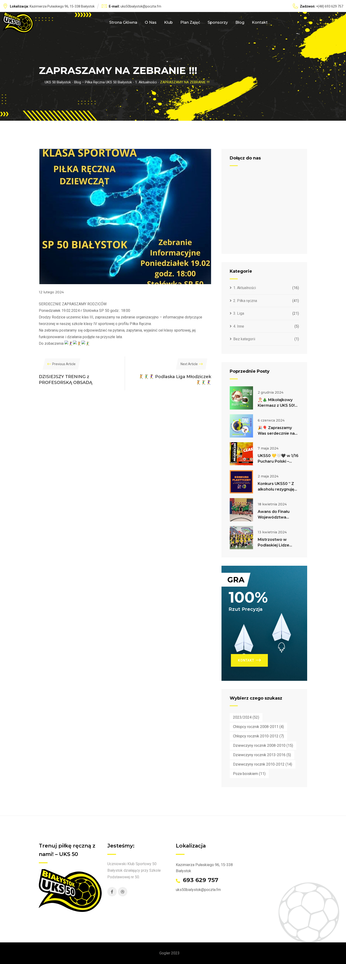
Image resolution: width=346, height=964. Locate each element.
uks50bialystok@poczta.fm (141, 6)
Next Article (189, 364)
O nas (151, 22)
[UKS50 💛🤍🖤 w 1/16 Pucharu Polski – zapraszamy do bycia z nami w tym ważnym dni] (241, 453)
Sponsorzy (218, 22)
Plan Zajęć (190, 22)
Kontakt (260, 22)
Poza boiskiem (249, 773)
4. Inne (238, 326)
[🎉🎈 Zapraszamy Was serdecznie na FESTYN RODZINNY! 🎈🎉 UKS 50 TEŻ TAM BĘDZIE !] (241, 425)
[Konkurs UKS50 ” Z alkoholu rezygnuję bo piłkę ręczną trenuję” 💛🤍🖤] (241, 481)
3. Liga (238, 313)
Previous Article (64, 364)
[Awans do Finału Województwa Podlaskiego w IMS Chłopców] (241, 509)
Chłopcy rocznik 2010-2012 (258, 736)
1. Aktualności (244, 288)
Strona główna (123, 22)
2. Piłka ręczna (245, 300)
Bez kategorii (244, 339)
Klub (168, 22)
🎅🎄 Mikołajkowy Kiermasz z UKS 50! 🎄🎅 (276, 405)
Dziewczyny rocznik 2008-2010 (263, 745)
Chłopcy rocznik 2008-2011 (258, 726)
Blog (239, 22)
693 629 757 (200, 880)
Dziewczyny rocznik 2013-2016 (262, 755)
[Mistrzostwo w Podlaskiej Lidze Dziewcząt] (241, 537)
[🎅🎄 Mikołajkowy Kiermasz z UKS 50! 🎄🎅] (241, 398)
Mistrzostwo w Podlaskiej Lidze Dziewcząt (273, 545)
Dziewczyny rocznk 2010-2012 (262, 764)
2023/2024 (246, 717)
